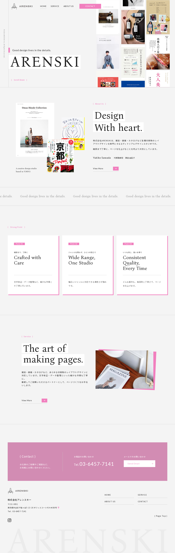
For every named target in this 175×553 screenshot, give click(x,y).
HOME (43, 6)
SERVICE (55, 6)
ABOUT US (69, 6)
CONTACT (143, 501)
